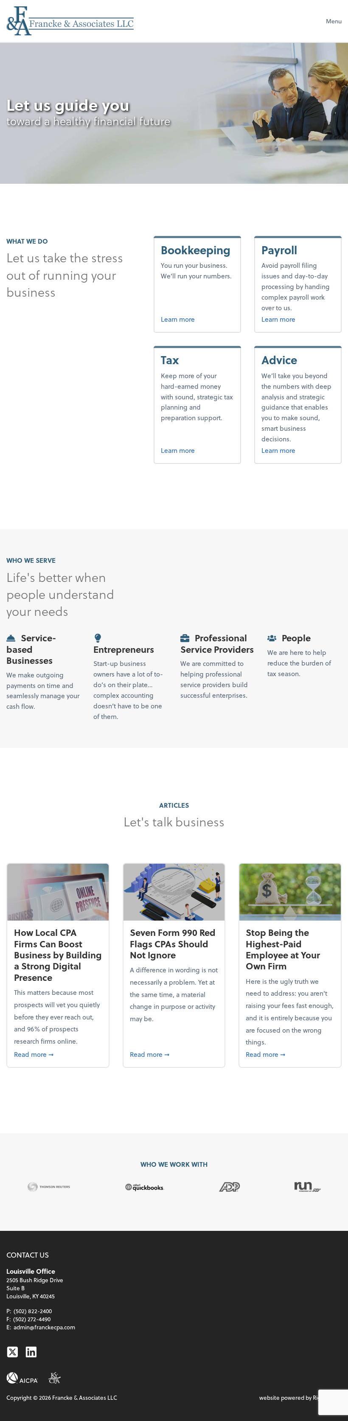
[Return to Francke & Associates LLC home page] (70, 20)
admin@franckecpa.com (44, 1327)
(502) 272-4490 (32, 1319)
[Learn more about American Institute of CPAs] (22, 1378)
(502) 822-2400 (33, 1311)
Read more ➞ (58, 1054)
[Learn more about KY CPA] (54, 1378)
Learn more (197, 319)
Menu (334, 21)
